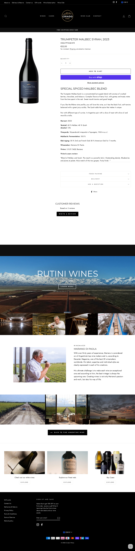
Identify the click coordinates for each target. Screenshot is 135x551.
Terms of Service (9, 517)
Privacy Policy (8, 510)
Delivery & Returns (18, 3)
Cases (51, 16)
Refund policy (8, 521)
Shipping (73, 49)
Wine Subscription (49, 3)
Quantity (65, 59)
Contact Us (7, 503)
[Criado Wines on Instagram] (37, 524)
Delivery (95, 179)
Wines (43, 16)
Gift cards (38, 3)
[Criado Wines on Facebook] (42, 524)
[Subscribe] (58, 517)
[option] (67, 30)
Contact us (29, 3)
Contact (97, 16)
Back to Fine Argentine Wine (69, 432)
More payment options (95, 82)
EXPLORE (24, 482)
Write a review (67, 214)
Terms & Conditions (10, 514)
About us (7, 3)
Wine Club (60, 3)
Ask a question (95, 184)
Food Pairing (95, 174)
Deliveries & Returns (10, 507)
